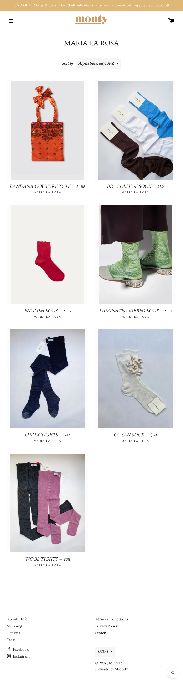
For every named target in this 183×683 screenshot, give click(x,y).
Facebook (20, 649)
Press (11, 640)
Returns (13, 633)
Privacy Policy (106, 626)
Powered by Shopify (111, 669)
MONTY (116, 663)
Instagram (21, 656)
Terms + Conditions (111, 619)
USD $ (103, 651)
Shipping (14, 626)
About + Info (17, 619)
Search (100, 633)
